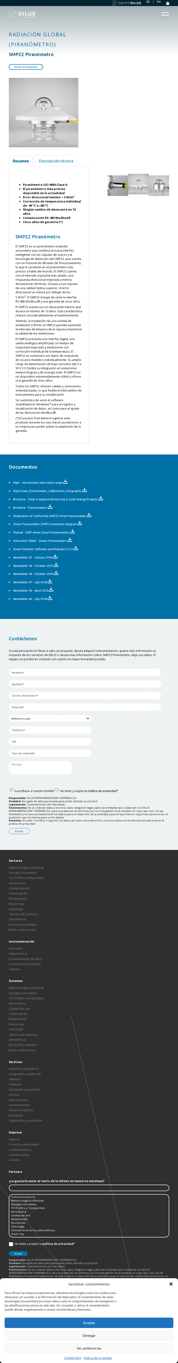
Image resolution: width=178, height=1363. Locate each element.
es (148, 1)
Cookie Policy (73, 1358)
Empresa (15, 1132)
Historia (14, 1139)
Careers (14, 1160)
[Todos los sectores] (89, 1197)
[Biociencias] (89, 1223)
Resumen (21, 161)
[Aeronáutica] (89, 1212)
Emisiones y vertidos (23, 925)
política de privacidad (57, 1243)
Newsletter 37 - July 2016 (30, 582)
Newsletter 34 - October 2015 (33, 565)
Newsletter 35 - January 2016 (33, 557)
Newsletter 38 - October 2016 (33, 573)
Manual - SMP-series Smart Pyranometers (41, 532)
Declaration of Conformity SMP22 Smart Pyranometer (50, 515)
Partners (15, 1172)
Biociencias (16, 904)
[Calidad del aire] (89, 1215)
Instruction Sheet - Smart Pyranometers (40, 540)
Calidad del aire (19, 888)
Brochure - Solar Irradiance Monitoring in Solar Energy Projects (56, 499)
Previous (106, 182)
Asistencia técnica (21, 1110)
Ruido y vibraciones (22, 930)
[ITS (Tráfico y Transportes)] (89, 1208)
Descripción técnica (56, 161)
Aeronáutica (17, 883)
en (159, 1)
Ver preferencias (89, 1348)
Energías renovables (23, 873)
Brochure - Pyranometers (30, 507)
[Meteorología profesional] (89, 1200)
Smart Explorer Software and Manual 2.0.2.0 (43, 549)
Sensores (15, 948)
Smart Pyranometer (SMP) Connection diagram (45, 524)
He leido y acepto (89, 791)
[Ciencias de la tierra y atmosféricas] (89, 1230)
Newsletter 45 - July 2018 (30, 598)
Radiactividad (18, 899)
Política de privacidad (98, 1358)
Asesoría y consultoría (24, 1069)
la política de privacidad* (101, 790)
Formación (16, 1115)
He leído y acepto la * (44, 1244)
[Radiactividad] (89, 1219)
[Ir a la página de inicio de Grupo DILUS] (127, 3)
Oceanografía (18, 893)
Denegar (89, 1336)
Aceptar (89, 1323)
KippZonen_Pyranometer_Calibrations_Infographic (47, 490)
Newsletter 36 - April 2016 (31, 590)
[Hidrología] (89, 1226)
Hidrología (16, 909)
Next (170, 182)
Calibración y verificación (25, 1121)
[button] (171, 1284)
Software (15, 1084)
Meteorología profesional (26, 868)
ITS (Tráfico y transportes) (26, 878)
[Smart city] (89, 1234)
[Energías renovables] (89, 1204)
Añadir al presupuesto (26, 67)
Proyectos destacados (24, 1144)
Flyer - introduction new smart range (38, 482)
